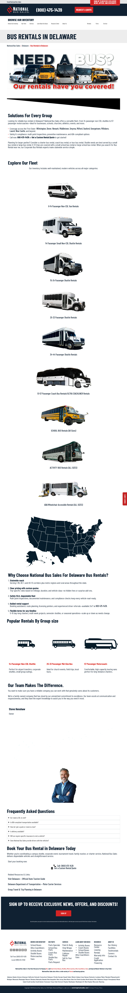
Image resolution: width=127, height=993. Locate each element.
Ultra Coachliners (37, 947)
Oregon (106, 979)
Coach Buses (83, 948)
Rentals (89, 23)
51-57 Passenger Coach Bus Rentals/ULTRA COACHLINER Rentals (63, 393)
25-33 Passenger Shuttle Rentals (63, 317)
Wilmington (41, 128)
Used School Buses (56, 969)
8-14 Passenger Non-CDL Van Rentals (63, 206)
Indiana (78, 977)
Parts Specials (54, 945)
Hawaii (65, 977)
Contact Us (112, 956)
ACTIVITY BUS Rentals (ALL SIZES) (63, 467)
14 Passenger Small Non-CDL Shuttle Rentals (63, 243)
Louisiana (98, 977)
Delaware (25, 45)
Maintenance (67, 950)
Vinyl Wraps (67, 947)
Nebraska (39, 979)
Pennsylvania (112, 979)
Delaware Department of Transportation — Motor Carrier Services (34, 884)
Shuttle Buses (36, 953)
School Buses (36, 945)
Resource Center (55, 23)
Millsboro (105, 128)
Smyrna (73, 128)
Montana (33, 979)
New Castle (20, 131)
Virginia (66, 982)
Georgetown (95, 128)
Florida (56, 977)
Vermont (60, 982)
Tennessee (47, 982)
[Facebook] (11, 950)
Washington (72, 982)
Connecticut (43, 977)
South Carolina (31, 982)
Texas (52, 982)
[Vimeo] (25, 950)
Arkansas (24, 977)
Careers (111, 953)
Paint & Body (67, 945)
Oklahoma (100, 979)
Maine (103, 977)
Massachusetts (115, 977)
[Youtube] (22, 950)
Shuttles (64, 969)
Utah (56, 982)
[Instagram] (14, 950)
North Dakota (89, 979)
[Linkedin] (20, 950)
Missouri (28, 979)
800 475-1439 (101, 606)
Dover (49, 128)
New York (74, 979)
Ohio (95, 979)
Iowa (82, 977)
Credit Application (98, 959)
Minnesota (15, 979)
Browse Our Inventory (13, 23)
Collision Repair (65, 954)
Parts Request (54, 962)
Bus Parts (24, 23)
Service (105, 23)
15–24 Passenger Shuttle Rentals (63, 280)
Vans (33, 959)
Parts (97, 23)
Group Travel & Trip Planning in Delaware (25, 889)
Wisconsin (95, 982)
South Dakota (39, 982)
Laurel (12, 131)
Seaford (86, 128)
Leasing (97, 949)
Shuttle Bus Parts (52, 958)
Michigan (9, 979)
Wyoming (101, 982)
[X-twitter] (17, 950)
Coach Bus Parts (52, 953)
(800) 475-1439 (49, 10)
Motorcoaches (36, 956)
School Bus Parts (52, 948)
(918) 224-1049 (20, 960)
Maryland (107, 977)
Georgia (60, 977)
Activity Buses (36, 950)
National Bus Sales (13, 45)
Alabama (9, 977)
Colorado (36, 977)
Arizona (19, 977)
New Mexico (67, 979)
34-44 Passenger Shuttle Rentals (63, 354)
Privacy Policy (98, 988)
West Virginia (88, 982)
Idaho (69, 977)
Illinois (73, 977)
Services (32, 23)
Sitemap (91, 988)
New (47, 969)
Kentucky (92, 977)
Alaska (15, 977)
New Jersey (60, 979)
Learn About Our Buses (42, 23)
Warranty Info (99, 955)
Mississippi (22, 979)
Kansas (87, 977)
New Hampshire (51, 979)
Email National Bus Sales (14, 2)
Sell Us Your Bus (67, 959)
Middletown (64, 128)
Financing (98, 962)
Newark (55, 128)
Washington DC (80, 982)
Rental (71, 971)
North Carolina (81, 979)
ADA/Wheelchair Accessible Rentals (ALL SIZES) (63, 504)
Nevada (44, 979)
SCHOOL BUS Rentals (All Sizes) (63, 430)
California (31, 977)
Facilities (111, 947)
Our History (112, 945)
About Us (65, 23)
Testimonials (113, 950)
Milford (79, 128)
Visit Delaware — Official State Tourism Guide (26, 878)
